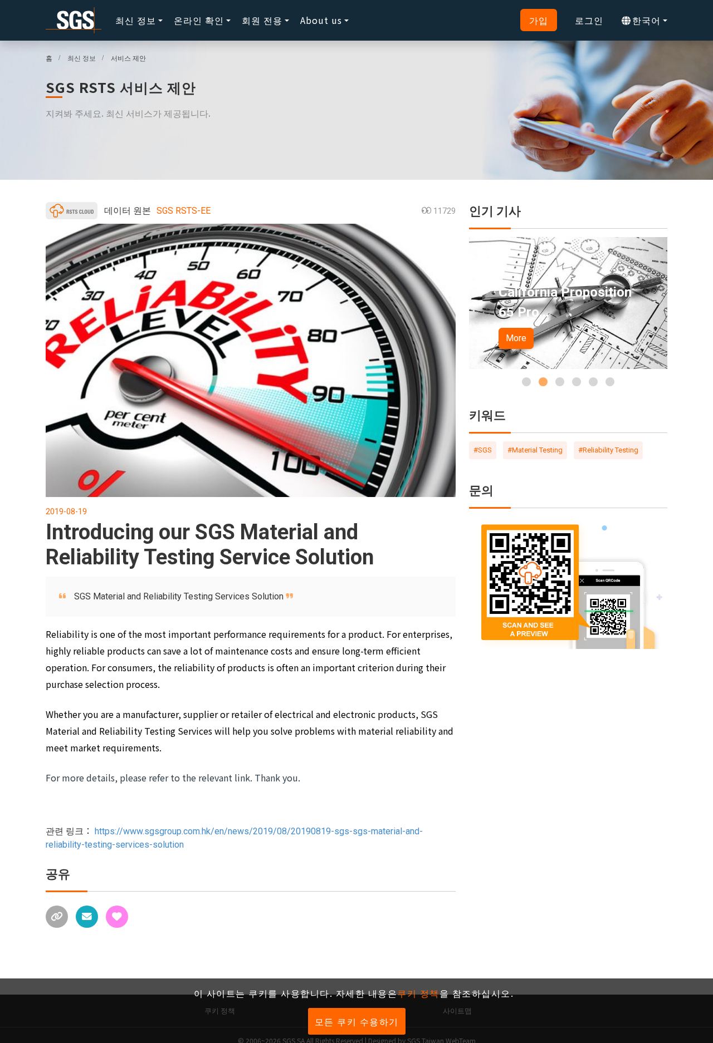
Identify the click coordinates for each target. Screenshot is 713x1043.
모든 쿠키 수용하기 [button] (357, 1021)
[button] (526, 382)
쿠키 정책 (418, 993)
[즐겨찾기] (117, 917)
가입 (538, 20)
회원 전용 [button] (262, 20)
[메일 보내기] (87, 917)
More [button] (516, 338)
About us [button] (321, 20)
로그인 (589, 20)
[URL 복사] (57, 917)
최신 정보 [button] (135, 20)
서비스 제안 (128, 57)
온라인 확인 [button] (199, 20)
